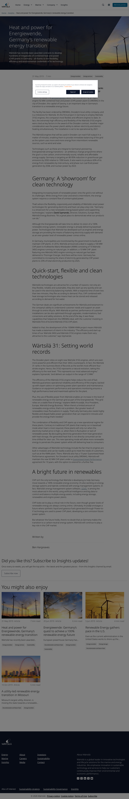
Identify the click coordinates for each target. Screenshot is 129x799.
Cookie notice (68, 86)
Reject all (73, 92)
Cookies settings (42, 92)
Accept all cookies (88, 92)
